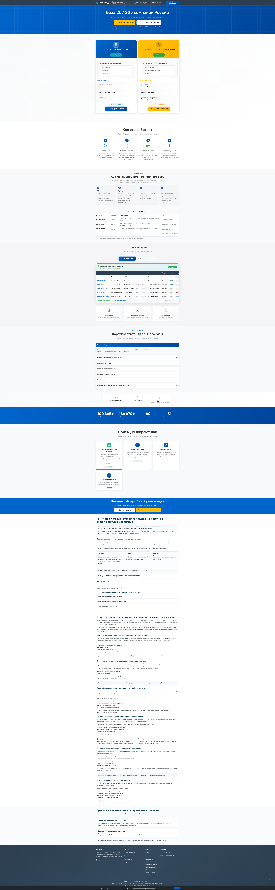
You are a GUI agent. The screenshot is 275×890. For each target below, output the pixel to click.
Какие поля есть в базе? (104, 363)
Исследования (128, 859)
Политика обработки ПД (151, 868)
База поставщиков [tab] (128, 258)
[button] (271, 881)
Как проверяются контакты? (106, 368)
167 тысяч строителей (125, 22)
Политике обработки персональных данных (144, 888)
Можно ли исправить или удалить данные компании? (113, 385)
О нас (147, 852)
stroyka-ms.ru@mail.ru (167, 855)
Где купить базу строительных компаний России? (112, 345)
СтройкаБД (104, 3)
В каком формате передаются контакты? (109, 380)
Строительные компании (149, 510)
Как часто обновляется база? (106, 374)
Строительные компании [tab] (147, 258)
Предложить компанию (149, 860)
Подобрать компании (117, 109)
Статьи (126, 862)
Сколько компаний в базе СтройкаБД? (109, 357)
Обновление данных (151, 864)
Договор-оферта (150, 872)
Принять (177, 888)
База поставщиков (125, 510)
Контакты (148, 856)
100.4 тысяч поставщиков (150, 22)
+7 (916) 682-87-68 (173, 2)
